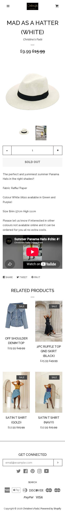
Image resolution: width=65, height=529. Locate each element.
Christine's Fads (32, 39)
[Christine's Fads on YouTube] (46, 472)
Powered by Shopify (51, 508)
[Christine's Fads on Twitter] (18, 472)
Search (32, 482)
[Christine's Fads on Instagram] (39, 472)
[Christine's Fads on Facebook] (25, 472)
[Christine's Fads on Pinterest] (32, 472)
